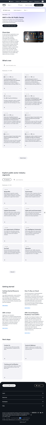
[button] (39, 5)
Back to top (22, 422)
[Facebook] (33, 412)
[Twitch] (38, 412)
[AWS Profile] (43, 1)
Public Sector (4, 14)
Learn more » (5, 305)
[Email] (31, 415)
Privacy (3, 417)
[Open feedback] (45, 212)
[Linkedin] (34, 412)
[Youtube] (40, 412)
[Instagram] (36, 412)
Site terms (8, 417)
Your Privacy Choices (15, 417)
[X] (31, 412)
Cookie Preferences (26, 417)
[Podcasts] (42, 412)
